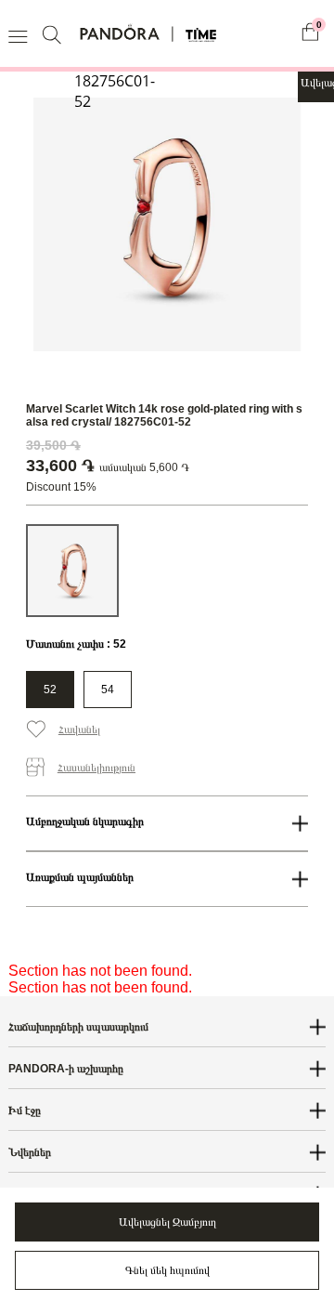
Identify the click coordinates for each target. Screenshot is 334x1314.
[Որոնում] (54, 33)
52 (50, 689)
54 (107, 689)
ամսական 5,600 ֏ (144, 467)
